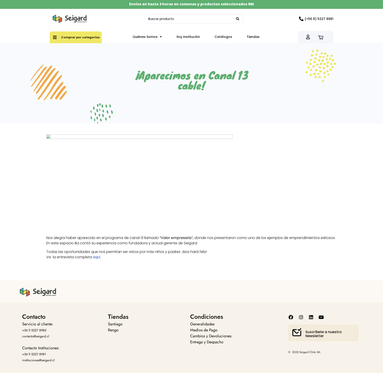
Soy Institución (188, 37)
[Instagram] (301, 317)
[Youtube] (321, 317)
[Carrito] (322, 37)
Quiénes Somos (145, 37)
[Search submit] (237, 19)
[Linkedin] (311, 317)
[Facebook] (291, 317)
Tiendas (253, 37)
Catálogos (223, 37)
